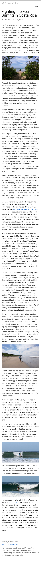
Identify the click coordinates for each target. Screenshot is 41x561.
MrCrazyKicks (10, 3)
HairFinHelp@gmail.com (10, 544)
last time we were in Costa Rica (25, 209)
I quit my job (13, 502)
